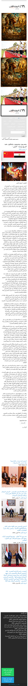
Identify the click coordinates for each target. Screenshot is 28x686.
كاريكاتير (13, 124)
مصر (22, 142)
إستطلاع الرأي (21, 126)
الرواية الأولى (23, 498)
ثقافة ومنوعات (21, 124)
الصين (9, 137)
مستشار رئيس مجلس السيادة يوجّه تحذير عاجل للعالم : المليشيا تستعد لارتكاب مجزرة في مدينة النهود (15, 626)
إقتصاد (10, 118)
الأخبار (16, 118)
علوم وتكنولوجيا (11, 126)
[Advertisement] (14, 598)
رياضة (4, 121)
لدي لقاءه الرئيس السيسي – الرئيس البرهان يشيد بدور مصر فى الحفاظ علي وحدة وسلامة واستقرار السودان (14, 493)
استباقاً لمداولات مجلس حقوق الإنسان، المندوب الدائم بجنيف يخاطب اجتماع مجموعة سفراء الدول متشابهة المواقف (15, 617)
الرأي (10, 121)
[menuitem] (23, 118)
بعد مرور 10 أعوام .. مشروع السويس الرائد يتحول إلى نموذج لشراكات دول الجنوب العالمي (14, 538)
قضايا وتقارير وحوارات (19, 121)
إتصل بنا (12, 129)
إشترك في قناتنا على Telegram (8, 680)
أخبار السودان (23, 489)
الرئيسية (23, 118)
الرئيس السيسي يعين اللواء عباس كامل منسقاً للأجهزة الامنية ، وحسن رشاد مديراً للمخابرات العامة (15, 528)
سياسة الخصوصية (20, 129)
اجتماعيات (6, 124)
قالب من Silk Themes (14, 684)
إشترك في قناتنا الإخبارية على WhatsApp (8, 672)
